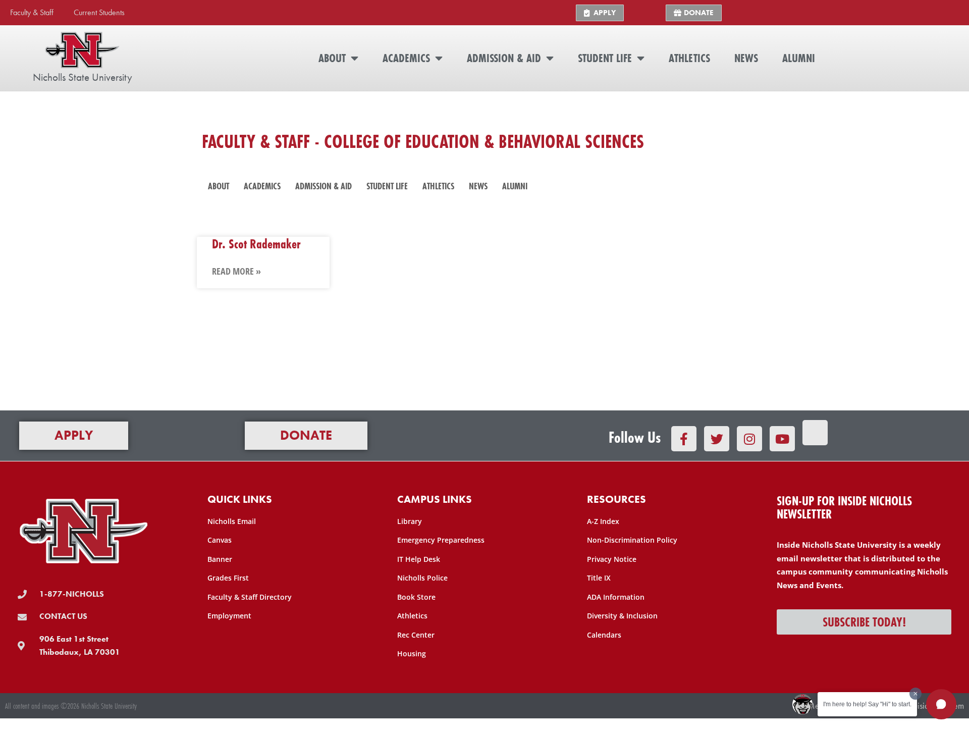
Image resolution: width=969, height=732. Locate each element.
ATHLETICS (689, 58)
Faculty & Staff (31, 12)
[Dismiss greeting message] (915, 694)
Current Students (99, 12)
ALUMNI (798, 58)
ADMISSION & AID (504, 58)
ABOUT (332, 58)
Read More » (236, 271)
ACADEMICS (406, 58)
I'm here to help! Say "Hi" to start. (867, 704)
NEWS (746, 58)
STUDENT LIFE (605, 58)
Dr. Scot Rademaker (256, 243)
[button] (941, 704)
